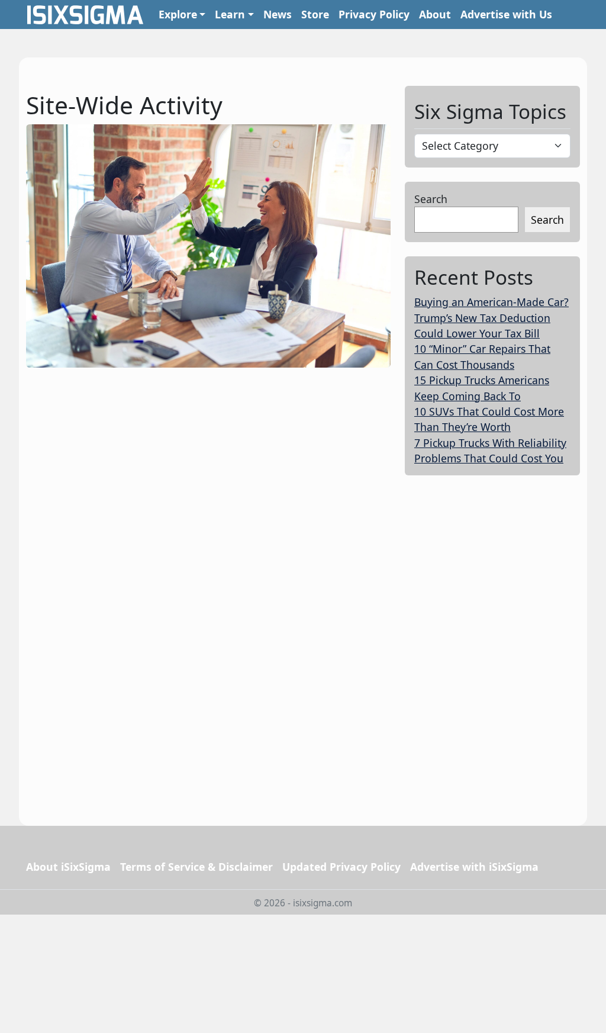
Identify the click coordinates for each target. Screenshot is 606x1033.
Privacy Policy (374, 14)
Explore (178, 14)
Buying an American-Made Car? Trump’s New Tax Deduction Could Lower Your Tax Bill (491, 317)
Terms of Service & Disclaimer (196, 867)
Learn (230, 14)
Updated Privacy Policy (341, 867)
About (435, 14)
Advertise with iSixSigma (474, 867)
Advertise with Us (506, 14)
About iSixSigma (68, 867)
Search (430, 199)
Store (315, 14)
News (277, 14)
